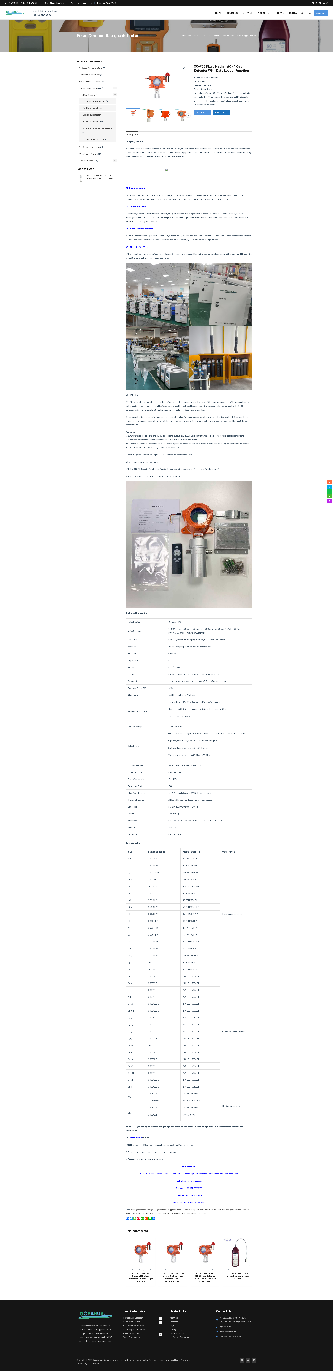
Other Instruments (87, 160)
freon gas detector (138, 1209)
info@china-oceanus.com (80, 3)
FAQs (172, 1325)
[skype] (327, 3)
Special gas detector (92, 114)
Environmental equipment (90, 81)
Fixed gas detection (91, 121)
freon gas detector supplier (188, 1209)
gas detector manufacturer (174, 1213)
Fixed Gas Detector (87, 95)
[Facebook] (313, 3)
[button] (184, 68)
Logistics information (179, 1337)
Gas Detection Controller (89, 147)
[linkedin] (316, 3)
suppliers (172, 1209)
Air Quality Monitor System (90, 68)
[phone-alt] (329, 482)
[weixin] (329, 496)
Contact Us (175, 1321)
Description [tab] (132, 134)
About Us (174, 1317)
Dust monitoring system (89, 74)
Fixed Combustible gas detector (98, 128)
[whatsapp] (329, 491)
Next (188, 116)
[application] (271, 12)
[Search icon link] (310, 13)
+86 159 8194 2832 (227, 1326)
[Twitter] (248, 1360)
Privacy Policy (176, 1329)
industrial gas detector (231, 1209)
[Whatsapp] (320, 3)
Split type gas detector (93, 108)
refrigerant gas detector (157, 1209)
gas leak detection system (197, 1213)
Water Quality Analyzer (88, 153)
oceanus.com (93, 1363)
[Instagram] (254, 1360)
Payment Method (177, 1333)
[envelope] (329, 501)
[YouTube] (324, 3)
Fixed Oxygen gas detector (94, 101)
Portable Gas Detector (88, 88)
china (202, 1209)
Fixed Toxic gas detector (93, 139)
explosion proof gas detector (150, 1213)
